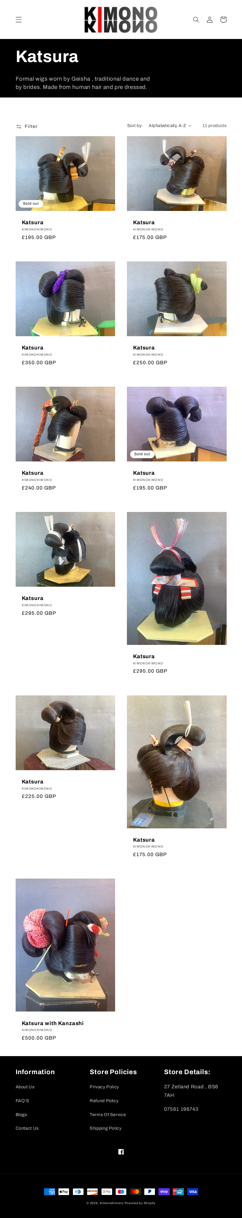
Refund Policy (104, 1100)
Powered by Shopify (140, 1203)
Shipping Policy (105, 1128)
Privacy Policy (104, 1086)
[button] (18, 19)
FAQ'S (22, 1100)
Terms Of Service (108, 1114)
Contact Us (27, 1128)
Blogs (21, 1114)
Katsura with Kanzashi (53, 1023)
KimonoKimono (112, 1203)
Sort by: (135, 125)
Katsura (33, 222)
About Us (25, 1086)
